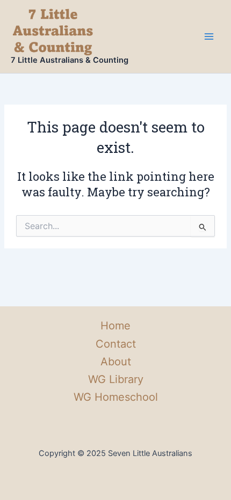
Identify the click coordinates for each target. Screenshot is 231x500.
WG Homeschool (116, 397)
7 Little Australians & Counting (69, 60)
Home (115, 325)
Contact (116, 343)
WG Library (115, 379)
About (115, 361)
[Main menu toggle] (209, 36)
